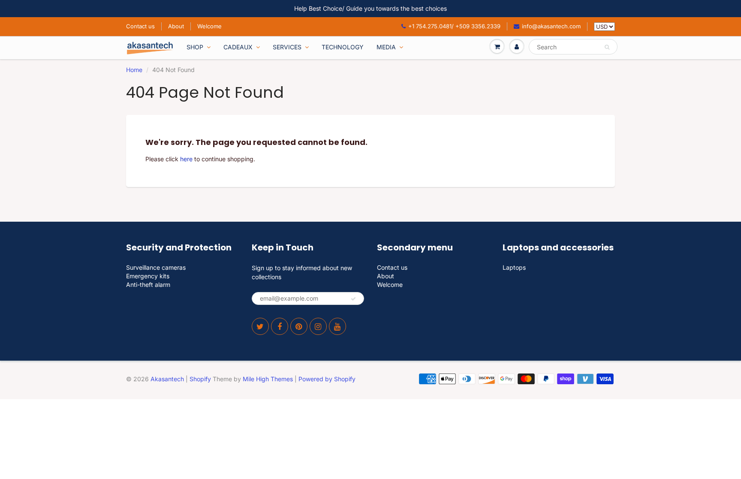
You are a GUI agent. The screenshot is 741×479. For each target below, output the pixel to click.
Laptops (514, 267)
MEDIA (386, 47)
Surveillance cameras (156, 267)
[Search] (607, 47)
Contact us (140, 26)
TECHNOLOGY (343, 47)
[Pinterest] (298, 326)
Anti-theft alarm (148, 284)
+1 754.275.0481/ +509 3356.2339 (454, 26)
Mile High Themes (268, 379)
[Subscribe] (353, 299)
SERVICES (287, 47)
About (176, 26)
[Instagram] (318, 326)
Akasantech (167, 379)
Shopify (200, 379)
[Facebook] (279, 326)
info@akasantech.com (551, 26)
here (186, 159)
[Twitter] (260, 326)
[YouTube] (337, 326)
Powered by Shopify (326, 379)
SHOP (195, 47)
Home (134, 69)
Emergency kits (147, 276)
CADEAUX (238, 47)
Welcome (209, 26)
